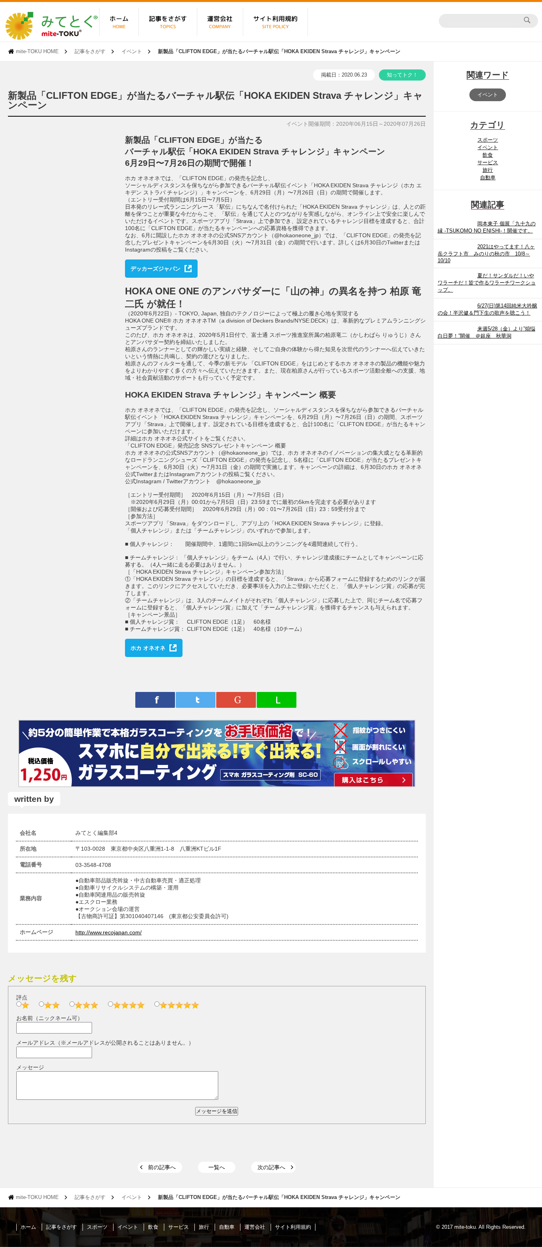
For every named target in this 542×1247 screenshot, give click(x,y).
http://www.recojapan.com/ (108, 932)
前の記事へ (162, 1167)
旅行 (487, 170)
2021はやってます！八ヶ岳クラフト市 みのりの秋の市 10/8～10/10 (486, 253)
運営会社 (254, 1227)
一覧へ (216, 1167)
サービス (487, 162)
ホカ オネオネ (148, 648)
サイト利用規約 (293, 1227)
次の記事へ (271, 1167)
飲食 (487, 155)
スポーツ (487, 140)
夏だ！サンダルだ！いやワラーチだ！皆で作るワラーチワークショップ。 (487, 283)
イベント (131, 51)
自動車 (488, 178)
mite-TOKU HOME (37, 51)
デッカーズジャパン (156, 268)
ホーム (28, 1227)
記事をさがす (90, 51)
